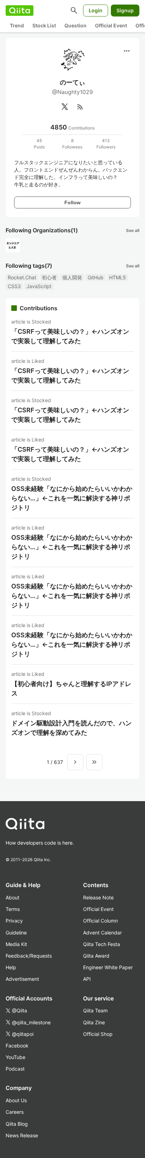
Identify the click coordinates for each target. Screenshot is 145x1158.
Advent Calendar (102, 933)
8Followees (72, 143)
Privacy (14, 921)
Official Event (111, 25)
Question (75, 25)
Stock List (44, 25)
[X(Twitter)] (64, 106)
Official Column (100, 921)
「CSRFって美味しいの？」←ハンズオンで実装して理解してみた (70, 336)
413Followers (105, 143)
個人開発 (72, 277)
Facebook (17, 1046)
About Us (16, 1100)
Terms (13, 909)
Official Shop (98, 1034)
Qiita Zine (94, 1022)
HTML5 (117, 277)
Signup (125, 10)
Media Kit (16, 944)
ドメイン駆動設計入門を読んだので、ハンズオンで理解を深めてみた (71, 727)
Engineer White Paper (108, 967)
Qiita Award (96, 956)
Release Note (98, 897)
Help (11, 967)
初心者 (49, 277)
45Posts (39, 143)
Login (95, 10)
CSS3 (14, 286)
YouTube (15, 1057)
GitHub (95, 277)
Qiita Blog (17, 1124)
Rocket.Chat (22, 277)
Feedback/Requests (29, 956)
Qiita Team (95, 1010)
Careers (15, 1112)
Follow (72, 202)
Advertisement (22, 979)
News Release (22, 1135)
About (12, 897)
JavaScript (38, 286)
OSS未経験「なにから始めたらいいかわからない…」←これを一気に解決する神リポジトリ (71, 498)
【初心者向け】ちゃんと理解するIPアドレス (71, 688)
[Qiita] (19, 10)
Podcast (15, 1069)
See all (132, 230)
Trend (17, 25)
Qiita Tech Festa (101, 944)
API (87, 979)
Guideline (16, 933)
